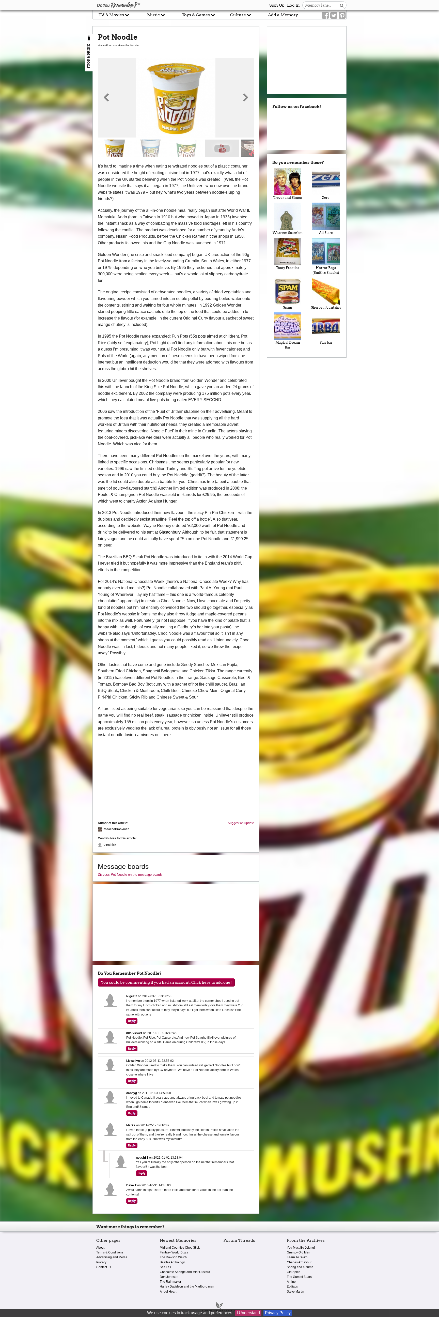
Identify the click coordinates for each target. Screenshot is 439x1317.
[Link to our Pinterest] (342, 15)
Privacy (101, 1262)
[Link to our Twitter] (333, 15)
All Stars (326, 233)
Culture (238, 14)
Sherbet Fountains (326, 307)
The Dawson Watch (173, 1257)
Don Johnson (169, 1277)
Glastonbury (169, 532)
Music (154, 14)
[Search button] (342, 5)
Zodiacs (292, 1286)
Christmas (158, 462)
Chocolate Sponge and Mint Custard (185, 1272)
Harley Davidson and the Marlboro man (187, 1286)
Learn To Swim (297, 1257)
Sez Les (165, 1267)
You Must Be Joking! (301, 1247)
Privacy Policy (278, 1313)
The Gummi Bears (299, 1277)
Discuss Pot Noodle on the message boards (130, 874)
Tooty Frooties (287, 268)
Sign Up (277, 5)
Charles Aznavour (299, 1262)
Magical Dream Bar (287, 345)
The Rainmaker (170, 1281)
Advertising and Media (111, 1257)
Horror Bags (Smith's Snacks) (325, 270)
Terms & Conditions (109, 1252)
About (100, 1247)
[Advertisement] (46, 115)
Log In (293, 5)
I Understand (248, 1313)
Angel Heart (168, 1291)
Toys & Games (196, 14)
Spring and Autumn (300, 1267)
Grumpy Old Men (298, 1252)
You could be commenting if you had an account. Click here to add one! (166, 982)
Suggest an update (241, 823)
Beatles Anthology (172, 1262)
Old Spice (293, 1272)
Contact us (103, 1267)
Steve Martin (295, 1291)
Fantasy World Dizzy (174, 1252)
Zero (326, 198)
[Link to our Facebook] (325, 15)
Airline (291, 1281)
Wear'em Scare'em (288, 233)
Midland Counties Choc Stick (180, 1247)
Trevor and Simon (287, 198)
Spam (287, 307)
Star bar (326, 342)
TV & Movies (112, 14)
